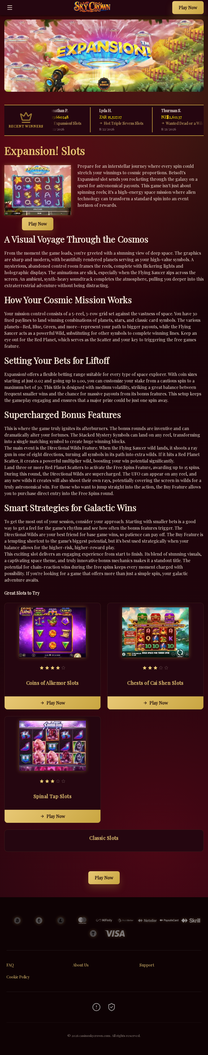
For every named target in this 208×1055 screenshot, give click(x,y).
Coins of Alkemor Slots (52, 683)
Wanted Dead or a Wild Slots (180, 123)
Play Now (188, 7)
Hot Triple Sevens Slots (114, 123)
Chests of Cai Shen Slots (155, 683)
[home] (93, 11)
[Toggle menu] (9, 7)
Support (146, 965)
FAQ (10, 965)
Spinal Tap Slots (53, 796)
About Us (81, 965)
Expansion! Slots (58, 123)
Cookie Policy (18, 976)
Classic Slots (104, 838)
